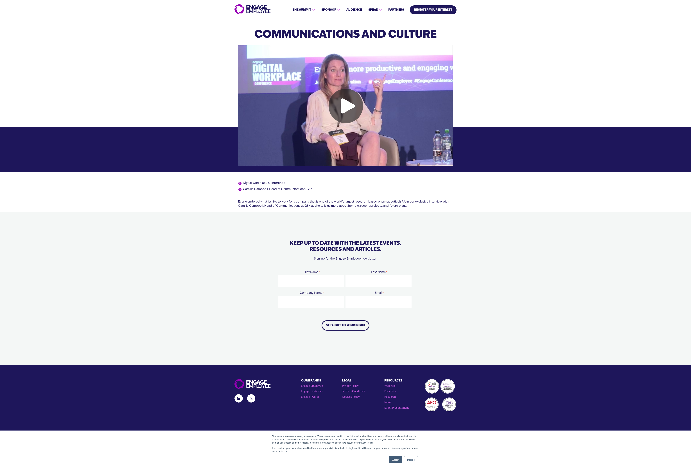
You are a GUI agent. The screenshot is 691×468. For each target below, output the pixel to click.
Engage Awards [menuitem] (310, 397)
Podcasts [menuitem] (390, 391)
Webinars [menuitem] (390, 386)
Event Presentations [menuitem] (396, 408)
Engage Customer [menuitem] (312, 391)
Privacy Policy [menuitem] (350, 386)
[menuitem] (312, 381)
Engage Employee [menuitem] (312, 386)
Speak (373, 9)
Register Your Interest (433, 9)
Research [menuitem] (390, 397)
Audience (354, 9)
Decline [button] (411, 459)
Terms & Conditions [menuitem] (353, 391)
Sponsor (328, 9)
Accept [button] (395, 459)
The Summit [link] (302, 9)
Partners (396, 9)
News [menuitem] (387, 402)
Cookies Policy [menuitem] (351, 397)
